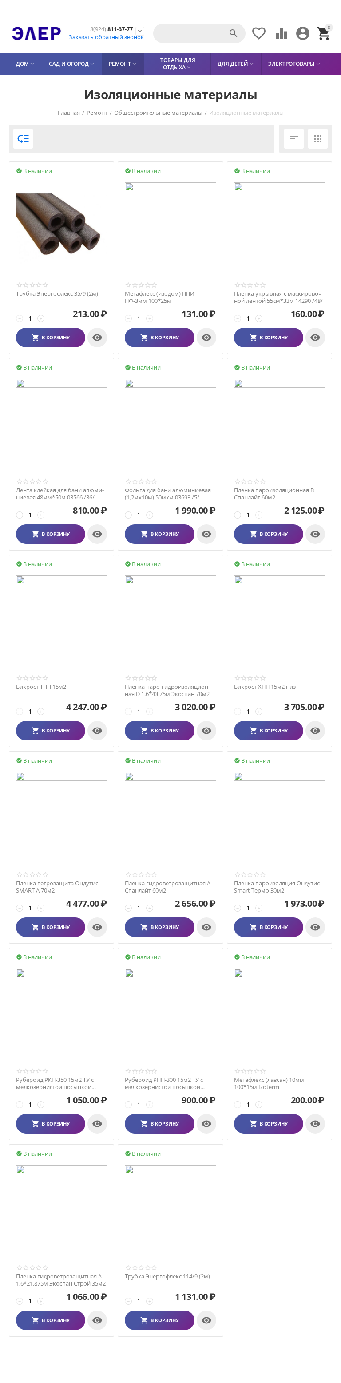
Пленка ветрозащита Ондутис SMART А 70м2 (57, 887)
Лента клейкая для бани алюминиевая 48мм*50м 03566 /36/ (60, 494)
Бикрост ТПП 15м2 (41, 687)
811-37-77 (111, 29)
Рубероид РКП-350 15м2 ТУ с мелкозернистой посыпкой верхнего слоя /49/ (55, 1083)
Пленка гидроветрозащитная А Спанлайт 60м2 (167, 887)
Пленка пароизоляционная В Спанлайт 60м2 (274, 494)
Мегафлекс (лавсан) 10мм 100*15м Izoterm (269, 1083)
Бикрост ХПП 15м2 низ (265, 687)
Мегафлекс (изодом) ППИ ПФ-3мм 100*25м (159, 297)
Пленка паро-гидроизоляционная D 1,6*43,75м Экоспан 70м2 (167, 690)
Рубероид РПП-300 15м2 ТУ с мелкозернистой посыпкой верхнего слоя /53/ (164, 1083)
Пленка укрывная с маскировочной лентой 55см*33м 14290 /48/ (279, 297)
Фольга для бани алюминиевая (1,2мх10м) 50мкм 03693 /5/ (168, 494)
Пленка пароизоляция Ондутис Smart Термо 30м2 (277, 887)
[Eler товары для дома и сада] (36, 33)
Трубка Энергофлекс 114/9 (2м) (167, 1276)
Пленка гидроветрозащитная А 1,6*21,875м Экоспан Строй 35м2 (61, 1280)
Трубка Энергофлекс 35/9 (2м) (57, 294)
